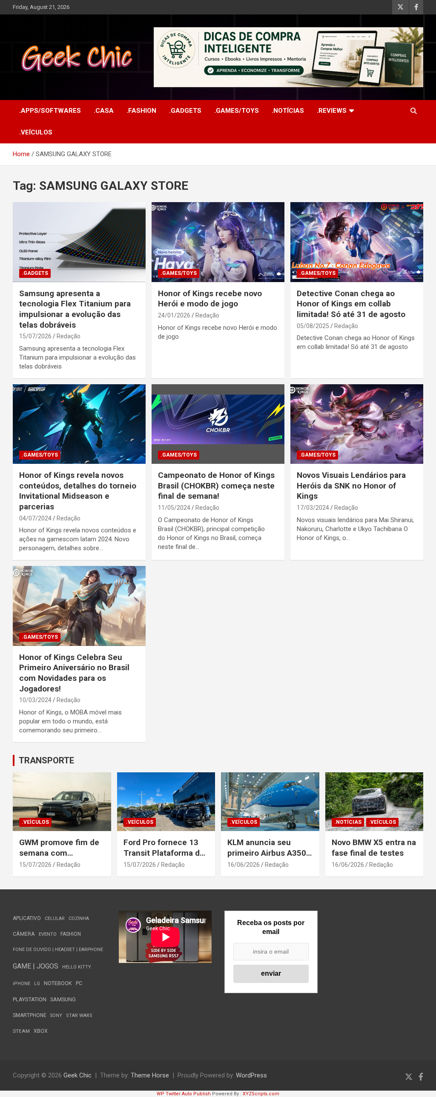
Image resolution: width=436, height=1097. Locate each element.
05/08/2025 (313, 326)
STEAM (21, 1031)
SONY (56, 1015)
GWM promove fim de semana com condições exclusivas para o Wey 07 (59, 858)
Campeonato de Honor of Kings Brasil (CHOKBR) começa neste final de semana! (216, 485)
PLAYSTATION (29, 999)
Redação (68, 336)
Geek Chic (77, 1075)
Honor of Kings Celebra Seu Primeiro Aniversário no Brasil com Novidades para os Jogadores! (74, 673)
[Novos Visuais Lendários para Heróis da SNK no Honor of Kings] (357, 424)
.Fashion (141, 110)
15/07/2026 (35, 336)
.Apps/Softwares (50, 110)
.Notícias (288, 110)
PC (79, 983)
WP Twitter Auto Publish (184, 1094)
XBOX (41, 1031)
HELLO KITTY (76, 967)
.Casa (104, 110)
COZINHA (79, 918)
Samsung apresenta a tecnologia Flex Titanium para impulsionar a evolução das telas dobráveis (75, 309)
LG (37, 983)
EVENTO (48, 934)
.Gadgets (185, 110)
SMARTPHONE (29, 1015)
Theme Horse (150, 1075)
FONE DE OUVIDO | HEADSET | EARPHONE (58, 949)
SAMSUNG (63, 999)
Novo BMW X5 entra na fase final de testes (374, 847)
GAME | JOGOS (35, 966)
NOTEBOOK (58, 983)
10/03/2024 (35, 700)
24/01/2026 (174, 315)
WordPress (251, 1075)
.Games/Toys (236, 110)
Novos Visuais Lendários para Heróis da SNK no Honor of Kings (351, 485)
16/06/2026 (243, 864)
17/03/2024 (313, 507)
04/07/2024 (35, 518)
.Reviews (332, 110)
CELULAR (55, 918)
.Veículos (35, 132)
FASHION (70, 934)
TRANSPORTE (46, 760)
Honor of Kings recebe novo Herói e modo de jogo (210, 299)
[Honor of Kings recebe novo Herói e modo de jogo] (218, 242)
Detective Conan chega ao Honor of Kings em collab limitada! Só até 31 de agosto (351, 304)
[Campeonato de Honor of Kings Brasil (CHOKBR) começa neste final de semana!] (218, 424)
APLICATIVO (27, 918)
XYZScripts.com (261, 1094)
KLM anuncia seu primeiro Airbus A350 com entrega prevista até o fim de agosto (267, 858)
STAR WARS (79, 1015)
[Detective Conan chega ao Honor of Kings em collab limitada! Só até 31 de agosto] (357, 242)
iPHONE (21, 983)
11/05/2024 (174, 507)
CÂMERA (24, 934)
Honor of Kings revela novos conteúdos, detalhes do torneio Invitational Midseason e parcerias (77, 490)
